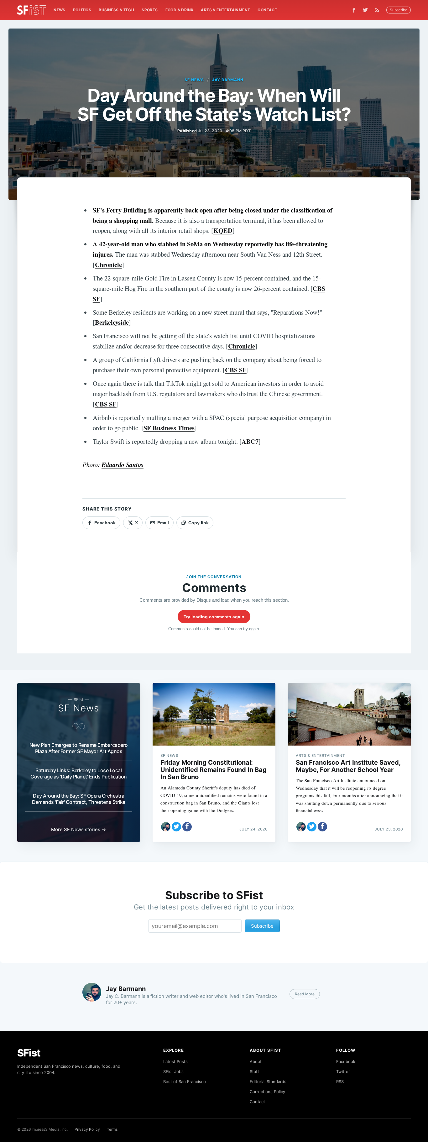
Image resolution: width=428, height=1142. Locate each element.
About (256, 1061)
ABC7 (250, 441)
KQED (222, 230)
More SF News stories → (78, 829)
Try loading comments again (214, 616)
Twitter (343, 1071)
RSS (340, 1081)
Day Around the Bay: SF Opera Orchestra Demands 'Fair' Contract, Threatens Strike (78, 799)
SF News (194, 79)
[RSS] (378, 10)
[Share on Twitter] (176, 826)
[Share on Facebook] (187, 826)
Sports (150, 10)
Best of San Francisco (184, 1081)
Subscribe (398, 10)
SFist (28, 1053)
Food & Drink (179, 10)
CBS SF (236, 370)
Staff (254, 1071)
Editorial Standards (268, 1081)
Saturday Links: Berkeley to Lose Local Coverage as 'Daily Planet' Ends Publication (78, 773)
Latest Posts (175, 1061)
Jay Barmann (228, 79)
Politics (82, 10)
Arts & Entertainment (225, 10)
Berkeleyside (112, 322)
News (59, 10)
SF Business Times (169, 427)
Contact (267, 10)
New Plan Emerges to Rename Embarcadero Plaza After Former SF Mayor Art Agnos (78, 748)
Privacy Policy (87, 1129)
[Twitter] (365, 10)
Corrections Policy (267, 1091)
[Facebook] (353, 10)
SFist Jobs (173, 1071)
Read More (305, 994)
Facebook (345, 1061)
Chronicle (108, 264)
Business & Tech (116, 10)
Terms (112, 1129)
